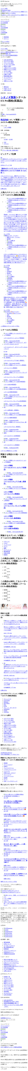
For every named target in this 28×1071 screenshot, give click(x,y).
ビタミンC (7, 541)
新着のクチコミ (8, 981)
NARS (5, 710)
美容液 (5, 763)
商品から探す (7, 66)
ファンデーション (9, 776)
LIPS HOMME (7, 994)
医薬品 (5, 554)
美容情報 (6, 991)
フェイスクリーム (9, 768)
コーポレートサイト (9, 945)
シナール (6, 900)
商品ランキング (8, 983)
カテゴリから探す (9, 61)
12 (1, 112)
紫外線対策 (7, 551)
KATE (5, 706)
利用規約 (6, 949)
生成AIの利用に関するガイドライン (14, 966)
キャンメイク (7, 699)
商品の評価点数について (10, 959)
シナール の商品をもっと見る (9, 450)
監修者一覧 (7, 976)
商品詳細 (3, 105)
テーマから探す (8, 73)
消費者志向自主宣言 (9, 954)
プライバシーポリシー (10, 950)
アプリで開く (4, 8)
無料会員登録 (18, 1047)
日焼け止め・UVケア (10, 773)
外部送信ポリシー (9, 952)
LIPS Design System (9, 967)
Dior (5, 704)
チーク (5, 779)
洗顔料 (5, 778)
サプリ (5, 546)
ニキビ (5, 543)
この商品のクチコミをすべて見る (10, 326)
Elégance (6, 702)
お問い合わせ (7, 90)
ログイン (6, 38)
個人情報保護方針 (9, 947)
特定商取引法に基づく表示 (11, 1001)
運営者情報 (7, 942)
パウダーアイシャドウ (10, 769)
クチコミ (6, 143)
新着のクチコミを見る (10, 69)
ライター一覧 (7, 978)
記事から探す (7, 74)
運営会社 (6, 87)
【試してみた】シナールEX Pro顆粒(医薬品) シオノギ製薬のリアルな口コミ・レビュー (15, 903)
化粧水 (5, 766)
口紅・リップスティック (10, 781)
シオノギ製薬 (8, 97)
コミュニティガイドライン (11, 961)
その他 (5, 139)
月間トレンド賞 (8, 81)
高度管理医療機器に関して (11, 1003)
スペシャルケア (8, 764)
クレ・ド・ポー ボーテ (10, 707)
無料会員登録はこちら (12, 52)
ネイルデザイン (8, 77)
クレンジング (7, 774)
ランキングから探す (9, 64)
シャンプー (7, 771)
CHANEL (6, 712)
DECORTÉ (7, 703)
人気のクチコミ (8, 980)
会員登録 (3, 1018)
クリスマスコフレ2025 (10, 741)
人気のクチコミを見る (10, 68)
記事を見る (4, 690)
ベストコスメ (7, 79)
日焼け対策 (7, 553)
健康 (5, 548)
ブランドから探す (9, 63)
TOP (5, 142)
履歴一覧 (8, 53)
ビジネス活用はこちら (10, 969)
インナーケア (7, 545)
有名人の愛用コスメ (9, 736)
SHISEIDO (6, 709)
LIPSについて (7, 88)
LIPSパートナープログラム (11, 963)
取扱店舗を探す (8, 76)
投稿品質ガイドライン (10, 964)
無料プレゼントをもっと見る (9, 881)
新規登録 (6, 37)
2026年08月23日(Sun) (6, 752)
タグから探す (7, 71)
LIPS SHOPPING (8, 59)
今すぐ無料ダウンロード (7, 1047)
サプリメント (7, 549)
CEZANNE (7, 700)
